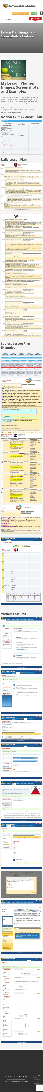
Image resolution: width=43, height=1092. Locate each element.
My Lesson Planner (41, 13)
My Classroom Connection (20, 13)
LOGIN (34, 13)
